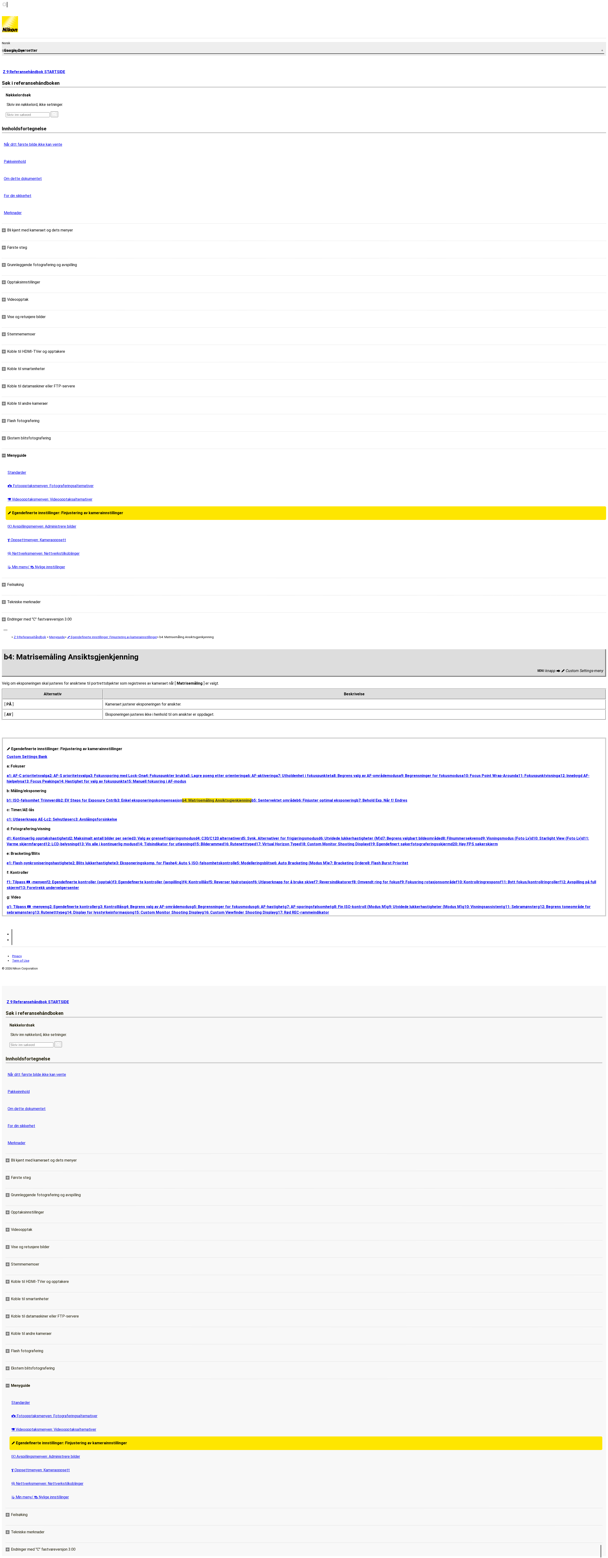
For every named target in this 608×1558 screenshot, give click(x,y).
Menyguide (57, 637)
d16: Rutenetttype (238, 844)
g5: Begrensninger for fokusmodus (222, 906)
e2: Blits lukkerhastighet (92, 863)
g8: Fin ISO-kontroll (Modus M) (359, 906)
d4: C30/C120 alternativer (218, 838)
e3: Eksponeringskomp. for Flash (143, 863)
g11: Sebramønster (520, 906)
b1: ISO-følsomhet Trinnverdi (32, 800)
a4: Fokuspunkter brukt (164, 775)
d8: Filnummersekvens (460, 838)
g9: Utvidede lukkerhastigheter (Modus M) (424, 906)
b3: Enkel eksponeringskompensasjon (148, 800)
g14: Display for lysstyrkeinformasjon (98, 912)
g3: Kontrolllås (111, 906)
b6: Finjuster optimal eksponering (326, 800)
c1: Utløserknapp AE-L (26, 819)
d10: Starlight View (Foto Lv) (556, 838)
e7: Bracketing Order (346, 863)
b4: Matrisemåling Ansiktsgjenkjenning (217, 800)
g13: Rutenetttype (48, 912)
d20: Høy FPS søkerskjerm (474, 844)
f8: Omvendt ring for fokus (376, 882)
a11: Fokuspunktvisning (537, 775)
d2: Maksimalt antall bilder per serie (99, 838)
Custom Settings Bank (27, 756)
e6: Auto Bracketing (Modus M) (300, 863)
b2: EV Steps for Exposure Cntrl (86, 800)
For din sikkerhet (17, 195)
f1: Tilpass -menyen (26, 882)
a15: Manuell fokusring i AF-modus (155, 781)
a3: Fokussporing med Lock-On (115, 775)
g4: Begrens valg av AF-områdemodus (157, 906)
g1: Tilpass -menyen (27, 906)
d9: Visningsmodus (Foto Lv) (505, 838)
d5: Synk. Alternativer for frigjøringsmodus (279, 838)
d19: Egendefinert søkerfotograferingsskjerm (409, 844)
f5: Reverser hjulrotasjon (230, 882)
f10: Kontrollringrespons (478, 882)
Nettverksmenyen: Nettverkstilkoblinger (44, 553)
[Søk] (54, 114)
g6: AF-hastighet (269, 906)
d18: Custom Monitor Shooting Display (333, 844)
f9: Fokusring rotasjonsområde (428, 882)
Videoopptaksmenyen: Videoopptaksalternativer (50, 499)
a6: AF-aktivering (260, 775)
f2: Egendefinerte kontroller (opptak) (79, 882)
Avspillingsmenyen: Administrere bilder (42, 526)
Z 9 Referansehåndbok (30, 637)
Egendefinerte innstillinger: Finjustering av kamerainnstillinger (65, 513)
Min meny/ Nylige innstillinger (36, 567)
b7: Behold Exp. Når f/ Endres (381, 800)
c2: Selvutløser (59, 819)
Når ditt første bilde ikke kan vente (33, 144)
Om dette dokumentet (23, 178)
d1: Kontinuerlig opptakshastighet (37, 838)
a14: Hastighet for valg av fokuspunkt (90, 781)
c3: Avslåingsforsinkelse (95, 819)
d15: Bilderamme (207, 844)
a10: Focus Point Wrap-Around (488, 775)
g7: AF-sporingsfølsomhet (308, 906)
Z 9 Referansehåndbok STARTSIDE (34, 72)
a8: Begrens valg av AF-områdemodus (365, 775)
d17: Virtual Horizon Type (276, 844)
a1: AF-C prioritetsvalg (27, 775)
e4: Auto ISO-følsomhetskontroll (203, 863)
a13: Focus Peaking (39, 781)
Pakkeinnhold (15, 161)
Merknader (13, 213)
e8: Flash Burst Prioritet (386, 863)
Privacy (17, 956)
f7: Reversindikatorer (333, 882)
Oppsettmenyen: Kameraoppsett (37, 540)
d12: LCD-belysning (60, 844)
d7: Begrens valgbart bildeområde (410, 838)
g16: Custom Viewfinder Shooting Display (239, 912)
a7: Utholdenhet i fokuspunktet (303, 775)
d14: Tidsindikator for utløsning (164, 844)
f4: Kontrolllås (195, 882)
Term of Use (20, 960)
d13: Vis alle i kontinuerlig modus (106, 844)
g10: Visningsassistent (482, 906)
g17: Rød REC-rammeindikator (302, 912)
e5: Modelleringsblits (253, 863)
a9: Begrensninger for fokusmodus (430, 775)
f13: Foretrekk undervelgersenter (49, 887)
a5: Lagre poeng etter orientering (215, 775)
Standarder (17, 472)
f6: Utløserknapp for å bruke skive (283, 882)
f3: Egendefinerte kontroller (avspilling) (148, 882)
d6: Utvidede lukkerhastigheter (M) (349, 838)
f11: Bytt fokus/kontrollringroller (529, 882)
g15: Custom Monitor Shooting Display (167, 912)
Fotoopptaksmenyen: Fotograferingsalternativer (51, 486)
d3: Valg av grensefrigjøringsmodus (163, 838)
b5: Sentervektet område (274, 800)
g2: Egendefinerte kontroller (72, 906)
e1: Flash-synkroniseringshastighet (38, 863)
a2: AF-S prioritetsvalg (67, 775)
